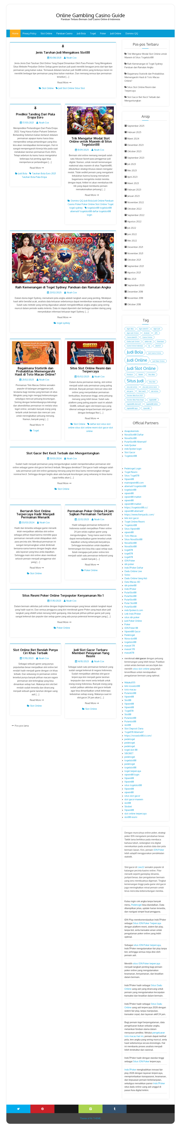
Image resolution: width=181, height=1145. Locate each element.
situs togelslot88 (133, 785)
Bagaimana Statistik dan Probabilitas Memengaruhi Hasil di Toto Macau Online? (35, 371)
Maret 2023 (133, 183)
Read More (62, 82)
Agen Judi (157, 329)
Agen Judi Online (133, 333)
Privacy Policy (29, 33)
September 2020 (136, 285)
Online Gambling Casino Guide (90, 15)
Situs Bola (151, 375)
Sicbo (127, 574)
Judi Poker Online (158, 361)
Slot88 (127, 700)
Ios (149, 346)
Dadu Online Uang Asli (135, 578)
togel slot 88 (130, 749)
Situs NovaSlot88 (133, 539)
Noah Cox (71, 57)
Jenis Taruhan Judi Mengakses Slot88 (63, 52)
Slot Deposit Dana (133, 728)
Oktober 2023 (134, 151)
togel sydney (76, 207)
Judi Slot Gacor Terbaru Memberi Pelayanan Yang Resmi (90, 653)
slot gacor (103, 427)
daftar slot (95, 424)
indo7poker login (133, 448)
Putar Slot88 (130, 603)
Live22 (141, 867)
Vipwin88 (146, 408)
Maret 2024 (133, 138)
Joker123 (158, 346)
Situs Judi (135, 380)
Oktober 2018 (134, 304)
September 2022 (135, 215)
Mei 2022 (132, 240)
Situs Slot (80, 88)
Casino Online (147, 337)
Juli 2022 (131, 227)
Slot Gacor (129, 452)
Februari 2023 (134, 189)
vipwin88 (129, 493)
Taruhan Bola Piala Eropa (34, 177)
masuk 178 (129, 645)
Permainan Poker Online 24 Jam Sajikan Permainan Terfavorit (90, 512)
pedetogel (129, 739)
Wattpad (139, 1107)
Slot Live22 (142, 391)
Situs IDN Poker (141, 1061)
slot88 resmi (130, 817)
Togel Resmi (130, 472)
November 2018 (135, 298)
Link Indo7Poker (132, 613)
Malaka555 (129, 682)
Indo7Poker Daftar (133, 567)
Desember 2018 (135, 291)
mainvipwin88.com (134, 482)
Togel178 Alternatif (134, 732)
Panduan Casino (64, 33)
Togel (93, 33)
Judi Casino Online (154, 353)
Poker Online (88, 204)
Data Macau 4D (132, 581)
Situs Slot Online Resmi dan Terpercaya (90, 369)
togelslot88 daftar (89, 211)
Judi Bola (81, 33)
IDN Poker (129, 560)
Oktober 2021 (134, 259)
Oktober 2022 (134, 208)
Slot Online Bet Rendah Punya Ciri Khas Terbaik (35, 651)
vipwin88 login (131, 774)
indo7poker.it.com (133, 610)
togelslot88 (93, 207)
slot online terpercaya (135, 813)
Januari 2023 (133, 196)
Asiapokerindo (131, 431)
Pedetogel (129, 635)
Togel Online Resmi (134, 521)
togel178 (128, 550)
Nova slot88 (130, 638)
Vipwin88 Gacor (132, 631)
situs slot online (132, 387)
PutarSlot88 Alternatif (135, 441)
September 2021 (135, 266)
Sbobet (140, 375)
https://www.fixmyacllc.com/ (139, 514)
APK (156, 333)
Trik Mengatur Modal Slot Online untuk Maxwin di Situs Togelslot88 (90, 141)
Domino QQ (131, 33)
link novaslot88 (132, 686)
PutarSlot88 (130, 592)
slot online (154, 391)
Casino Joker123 (132, 337)
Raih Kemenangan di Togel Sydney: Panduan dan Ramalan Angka (63, 287)
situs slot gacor (132, 795)
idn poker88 (130, 585)
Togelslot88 (130, 455)
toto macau (130, 689)
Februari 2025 (134, 132)
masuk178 (129, 652)
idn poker (129, 564)
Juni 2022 (132, 234)
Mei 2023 (132, 170)
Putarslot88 (130, 693)
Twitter (18, 1109)
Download (160, 342)
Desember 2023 (135, 145)
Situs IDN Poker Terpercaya (147, 923)
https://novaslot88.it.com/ (138, 735)
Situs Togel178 (131, 475)
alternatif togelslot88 (135, 486)
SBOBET (128, 753)
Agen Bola (130, 329)
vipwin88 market (132, 496)
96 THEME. (95, 1118)
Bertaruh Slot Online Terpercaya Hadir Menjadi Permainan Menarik (35, 514)
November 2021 (135, 253)
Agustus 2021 (134, 272)
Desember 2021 (135, 247)
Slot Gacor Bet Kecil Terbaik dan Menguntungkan (62, 453)
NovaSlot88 (130, 438)
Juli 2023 (131, 164)
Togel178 (128, 710)
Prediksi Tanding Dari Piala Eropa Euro (35, 115)
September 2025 (135, 125)
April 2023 (132, 176)
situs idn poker (131, 617)
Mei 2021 (131, 278)
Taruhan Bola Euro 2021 (44, 173)
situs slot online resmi (86, 427)
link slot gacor (131, 518)
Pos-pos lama (22, 725)
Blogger (163, 1107)
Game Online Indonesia (135, 346)
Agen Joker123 (143, 329)
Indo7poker (130, 445)
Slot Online (46, 33)
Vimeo (90, 1109)
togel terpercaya (132, 771)
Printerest (42, 1109)
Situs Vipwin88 (132, 528)
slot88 (127, 725)
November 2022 (135, 202)
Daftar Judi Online (133, 342)
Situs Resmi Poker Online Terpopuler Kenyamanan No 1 (63, 595)
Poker (103, 33)
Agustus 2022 (134, 221)
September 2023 (135, 157)
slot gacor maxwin (133, 799)
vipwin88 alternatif (133, 511)
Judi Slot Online (66, 88)
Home (15, 33)
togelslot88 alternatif (134, 404)
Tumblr (115, 1109)
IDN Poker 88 (131, 627)
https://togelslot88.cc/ (136, 507)
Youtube (66, 1107)
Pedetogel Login (132, 468)
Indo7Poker (130, 589)
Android (146, 333)
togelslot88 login (132, 408)
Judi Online (115, 33)
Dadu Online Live (133, 571)
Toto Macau (130, 535)
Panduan (130, 375)
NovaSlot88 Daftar (134, 434)
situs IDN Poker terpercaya (147, 945)
